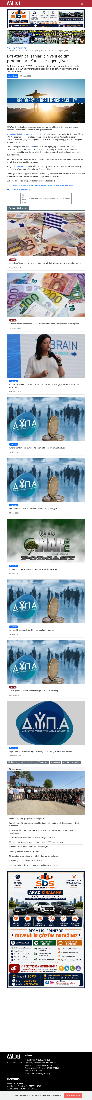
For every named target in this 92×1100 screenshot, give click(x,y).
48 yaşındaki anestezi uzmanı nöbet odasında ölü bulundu (33, 856)
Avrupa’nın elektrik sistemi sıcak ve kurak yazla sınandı (32, 837)
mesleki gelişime (37, 134)
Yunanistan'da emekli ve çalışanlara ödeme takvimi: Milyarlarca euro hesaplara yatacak (45, 263)
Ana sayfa (11, 48)
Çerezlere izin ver (73, 1095)
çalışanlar (30, 147)
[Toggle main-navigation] (82, 3)
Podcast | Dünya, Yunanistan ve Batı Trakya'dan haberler (33, 569)
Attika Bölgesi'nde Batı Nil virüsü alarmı (25, 860)
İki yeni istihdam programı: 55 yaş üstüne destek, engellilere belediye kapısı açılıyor (44, 324)
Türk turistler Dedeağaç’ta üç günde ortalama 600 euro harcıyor (36, 842)
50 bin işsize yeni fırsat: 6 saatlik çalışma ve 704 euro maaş (33, 691)
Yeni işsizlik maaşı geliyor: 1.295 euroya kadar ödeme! (31, 630)
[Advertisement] (46, 1020)
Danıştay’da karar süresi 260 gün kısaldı (26, 851)
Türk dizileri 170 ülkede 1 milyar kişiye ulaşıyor (28, 847)
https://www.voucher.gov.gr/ (19, 190)
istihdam (23, 134)
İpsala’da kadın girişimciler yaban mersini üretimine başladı (34, 865)
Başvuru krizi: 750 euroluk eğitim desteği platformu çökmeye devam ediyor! (41, 751)
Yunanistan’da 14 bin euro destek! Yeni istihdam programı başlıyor (37, 448)
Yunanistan (22, 48)
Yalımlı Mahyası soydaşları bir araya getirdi (27, 818)
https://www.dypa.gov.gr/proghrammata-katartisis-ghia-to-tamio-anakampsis (40, 185)
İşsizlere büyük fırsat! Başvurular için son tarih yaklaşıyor (33, 508)
